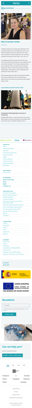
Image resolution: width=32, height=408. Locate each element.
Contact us (6, 186)
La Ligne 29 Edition (8, 199)
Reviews (5, 234)
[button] (29, 3)
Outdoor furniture (8, 161)
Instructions (6, 231)
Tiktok (4, 382)
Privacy (16, 391)
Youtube (27, 376)
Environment (6, 250)
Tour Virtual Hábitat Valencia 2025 (12, 207)
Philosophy (6, 245)
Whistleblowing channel (16, 397)
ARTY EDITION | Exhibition (10, 211)
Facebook (5, 376)
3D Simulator (6, 172)
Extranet (6, 263)
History (5, 243)
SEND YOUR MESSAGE (12, 355)
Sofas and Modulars (8, 148)
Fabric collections (8, 159)
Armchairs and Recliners (10, 152)
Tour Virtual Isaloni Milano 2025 (11, 209)
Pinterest (27, 379)
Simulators (7, 170)
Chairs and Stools (8, 155)
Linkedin (23, 382)
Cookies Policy (16, 394)
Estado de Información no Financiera (13, 254)
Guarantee (6, 225)
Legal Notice (16, 388)
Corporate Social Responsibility (11, 248)
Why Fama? (6, 241)
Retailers (6, 265)
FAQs (4, 229)
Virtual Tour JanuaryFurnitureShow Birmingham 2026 (12, 202)
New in (5, 146)
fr (19, 365)
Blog (4, 182)
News (5, 184)
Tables (5, 157)
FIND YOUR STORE (8, 179)
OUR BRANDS (7, 177)
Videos (5, 227)
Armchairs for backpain (9, 193)
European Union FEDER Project (12, 252)
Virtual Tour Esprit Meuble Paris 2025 (13, 205)
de (24, 365)
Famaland (6, 215)
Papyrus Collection (8, 197)
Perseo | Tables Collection (10, 195)
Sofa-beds (5, 150)
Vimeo (4, 379)
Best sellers (6, 165)
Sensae (5, 213)
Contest (5, 223)
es (13, 365)
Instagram (16, 379)
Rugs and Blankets (8, 163)
